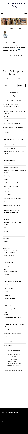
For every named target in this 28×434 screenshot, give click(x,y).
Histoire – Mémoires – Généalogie (12, 198)
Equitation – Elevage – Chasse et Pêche (13, 139)
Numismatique (7, 176)
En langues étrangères (9, 160)
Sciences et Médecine (9, 342)
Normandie (7, 295)
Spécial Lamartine (8, 262)
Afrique (6, 314)
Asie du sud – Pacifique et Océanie (12, 333)
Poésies (6, 231)
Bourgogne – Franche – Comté (11, 250)
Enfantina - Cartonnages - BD (11, 212)
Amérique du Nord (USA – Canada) (12, 317)
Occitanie (6, 302)
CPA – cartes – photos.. (9, 148)
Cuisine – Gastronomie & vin (11, 136)
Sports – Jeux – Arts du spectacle (12, 123)
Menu (25, 13)
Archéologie (7, 188)
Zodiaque (6, 234)
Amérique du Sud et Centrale (11, 321)
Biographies (7, 191)
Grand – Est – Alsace (9, 285)
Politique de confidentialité (8, 425)
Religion (6, 179)
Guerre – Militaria (8, 195)
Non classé (5, 241)
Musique (6, 120)
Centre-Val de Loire (9, 278)
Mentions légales (6, 421)
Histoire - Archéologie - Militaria (11, 186)
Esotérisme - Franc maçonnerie (11, 167)
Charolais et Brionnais (10, 252)
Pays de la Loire (8, 305)
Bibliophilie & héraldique (10, 144)
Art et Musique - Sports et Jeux (10, 104)
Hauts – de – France (9, 288)
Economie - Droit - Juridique (11, 157)
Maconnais (7, 259)
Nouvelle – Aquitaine (9, 298)
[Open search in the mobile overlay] (14, 95)
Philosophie (7, 227)
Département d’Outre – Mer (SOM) (13, 281)
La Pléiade (6, 219)
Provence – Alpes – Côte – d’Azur (12, 309)
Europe (6, 336)
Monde (5, 312)
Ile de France (7, 291)
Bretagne (6, 274)
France (5, 269)
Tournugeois (7, 266)
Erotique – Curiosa (8, 163)
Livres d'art (6, 116)
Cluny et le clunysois (9, 255)
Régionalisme (6, 248)
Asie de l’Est (7, 329)
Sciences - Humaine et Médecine (11, 340)
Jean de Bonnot (7, 215)
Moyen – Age (7, 201)
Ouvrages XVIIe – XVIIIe (9, 245)
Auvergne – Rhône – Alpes (10, 271)
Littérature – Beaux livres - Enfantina (12, 210)
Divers (4, 143)
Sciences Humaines (8, 345)
